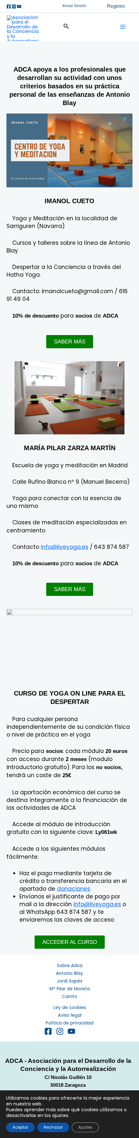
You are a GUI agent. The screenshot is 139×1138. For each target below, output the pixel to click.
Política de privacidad (69, 1023)
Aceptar (20, 1127)
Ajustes (85, 1127)
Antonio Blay (69, 973)
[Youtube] (19, 6)
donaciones (73, 889)
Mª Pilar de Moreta (69, 989)
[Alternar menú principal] (122, 26)
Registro (116, 6)
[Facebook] (8, 6)
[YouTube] (71, 1031)
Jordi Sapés (69, 981)
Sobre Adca (69, 966)
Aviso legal (69, 1015)
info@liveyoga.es (64, 547)
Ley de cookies (69, 1007)
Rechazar (53, 1127)
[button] (74, 6)
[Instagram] (14, 6)
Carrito (69, 997)
